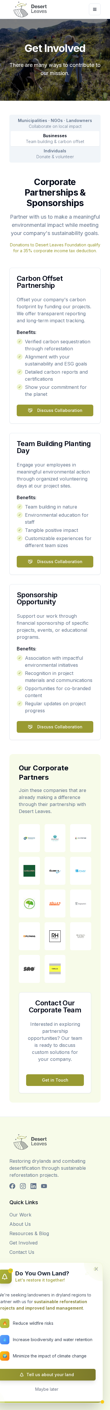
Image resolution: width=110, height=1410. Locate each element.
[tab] (55, 123)
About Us (20, 1224)
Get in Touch (55, 1079)
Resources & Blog (29, 1233)
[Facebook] (12, 1186)
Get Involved (23, 1243)
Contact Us (21, 1252)
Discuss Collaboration (59, 410)
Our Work (20, 1215)
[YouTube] (44, 1186)
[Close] (96, 1269)
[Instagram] (23, 1186)
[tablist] (55, 139)
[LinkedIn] (33, 1186)
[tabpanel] (55, 640)
